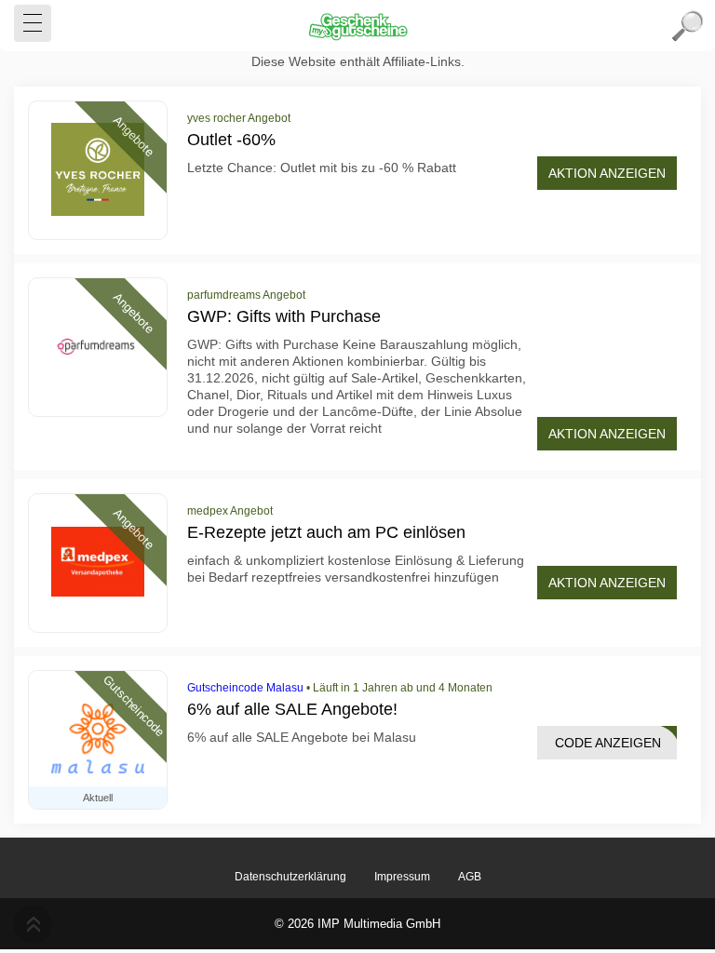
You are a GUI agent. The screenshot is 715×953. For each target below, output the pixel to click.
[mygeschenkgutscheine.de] (357, 26)
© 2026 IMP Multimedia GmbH (357, 924)
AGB (469, 876)
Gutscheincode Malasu (245, 687)
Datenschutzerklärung (290, 876)
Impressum (402, 876)
